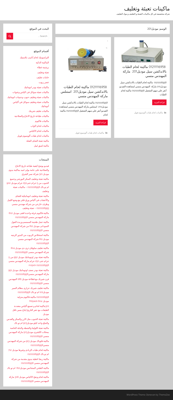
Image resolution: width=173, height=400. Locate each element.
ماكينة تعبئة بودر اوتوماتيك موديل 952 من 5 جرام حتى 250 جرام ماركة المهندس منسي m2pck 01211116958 (29, 261)
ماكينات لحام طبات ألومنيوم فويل (148, 112)
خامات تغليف (42, 77)
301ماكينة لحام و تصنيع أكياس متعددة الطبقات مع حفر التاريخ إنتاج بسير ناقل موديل (30, 310)
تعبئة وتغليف (43, 72)
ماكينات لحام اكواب (40, 126)
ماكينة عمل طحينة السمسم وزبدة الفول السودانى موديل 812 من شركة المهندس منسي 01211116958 (30, 226)
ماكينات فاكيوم (42, 121)
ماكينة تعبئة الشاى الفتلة (37, 140)
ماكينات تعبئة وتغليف (147, 8)
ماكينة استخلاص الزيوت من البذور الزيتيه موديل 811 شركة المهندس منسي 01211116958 (30, 239)
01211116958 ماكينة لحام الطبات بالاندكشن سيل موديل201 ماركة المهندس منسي (144, 71)
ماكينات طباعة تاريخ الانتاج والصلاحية (31, 116)
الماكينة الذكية (42, 62)
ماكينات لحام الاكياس (39, 131)
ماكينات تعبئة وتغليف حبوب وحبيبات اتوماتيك (28, 97)
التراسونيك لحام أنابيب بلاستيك (34, 57)
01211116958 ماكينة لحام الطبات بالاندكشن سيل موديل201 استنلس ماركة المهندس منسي (84, 91)
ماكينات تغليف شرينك (39, 111)
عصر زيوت (44, 82)
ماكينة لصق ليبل (41, 145)
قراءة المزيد (159, 102)
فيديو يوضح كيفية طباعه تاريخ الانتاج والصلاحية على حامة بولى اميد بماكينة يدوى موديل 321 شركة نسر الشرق (29, 170)
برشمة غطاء (43, 67)
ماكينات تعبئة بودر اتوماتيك (36, 87)
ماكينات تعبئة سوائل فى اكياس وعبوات (30, 92)
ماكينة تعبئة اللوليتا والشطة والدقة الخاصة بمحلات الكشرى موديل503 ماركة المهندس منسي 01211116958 (29, 332)
